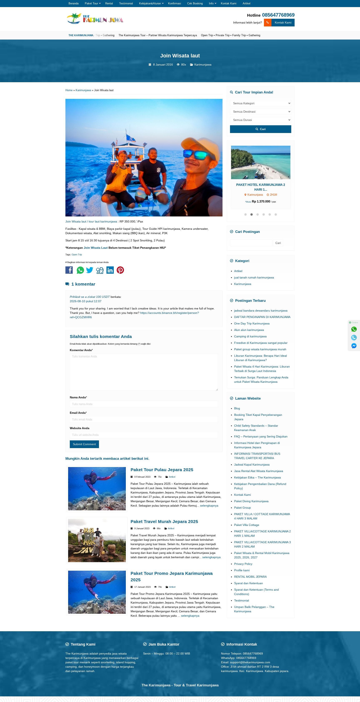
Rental (109, 3)
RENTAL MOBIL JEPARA (250, 583)
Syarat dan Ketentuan (248, 589)
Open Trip (77, 254)
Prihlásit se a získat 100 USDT (90, 296)
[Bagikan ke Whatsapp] (80, 272)
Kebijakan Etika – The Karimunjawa (257, 483)
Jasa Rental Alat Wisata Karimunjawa (258, 477)
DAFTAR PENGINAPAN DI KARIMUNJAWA (262, 323)
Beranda (74, 3)
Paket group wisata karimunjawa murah (260, 355)
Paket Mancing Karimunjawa (260, 196)
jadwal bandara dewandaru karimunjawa (261, 316)
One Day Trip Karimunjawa (252, 329)
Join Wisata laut (180, 55)
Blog (237, 414)
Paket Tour (91, 3)
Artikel (246, 3)
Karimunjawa (202, 64)
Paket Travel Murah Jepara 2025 (164, 521)
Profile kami (242, 576)
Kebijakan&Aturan (150, 3)
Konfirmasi (174, 3)
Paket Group (242, 514)
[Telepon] (354, 337)
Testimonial (126, 3)
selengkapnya (209, 505)
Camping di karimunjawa (250, 342)
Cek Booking (195, 3)
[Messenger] (354, 346)
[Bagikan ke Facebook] (70, 272)
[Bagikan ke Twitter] (90, 272)
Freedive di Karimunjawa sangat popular (261, 349)
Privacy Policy (243, 570)
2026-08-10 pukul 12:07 (85, 301)
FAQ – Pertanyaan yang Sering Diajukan (261, 442)
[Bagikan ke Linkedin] (111, 272)
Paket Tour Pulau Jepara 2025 (162, 469)
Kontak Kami (228, 3)
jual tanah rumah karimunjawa (254, 283)
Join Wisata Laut (96, 247)
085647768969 (278, 15)
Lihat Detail (264, 167)
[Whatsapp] (354, 329)
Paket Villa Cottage (246, 531)
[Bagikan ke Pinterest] (121, 272)
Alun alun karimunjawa (249, 336)
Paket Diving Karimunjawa (251, 507)
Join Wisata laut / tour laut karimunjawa (91, 221)
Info (211, 3)
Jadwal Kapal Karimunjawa (252, 470)
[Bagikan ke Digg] (101, 272)
